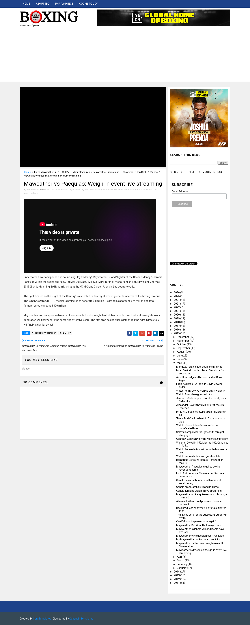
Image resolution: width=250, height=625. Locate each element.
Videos (154, 172)
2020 (177, 314)
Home (26, 3)
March (181, 560)
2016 (177, 329)
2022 (177, 307)
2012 (177, 579)
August (181, 351)
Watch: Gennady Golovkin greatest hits (198, 456)
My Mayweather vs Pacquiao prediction (198, 539)
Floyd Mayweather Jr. (45, 172)
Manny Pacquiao (81, 172)
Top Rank (142, 172)
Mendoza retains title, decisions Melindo (199, 366)
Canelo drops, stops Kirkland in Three (197, 486)
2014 (177, 571)
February (182, 564)
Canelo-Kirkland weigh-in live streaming (199, 490)
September (184, 348)
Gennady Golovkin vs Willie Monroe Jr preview (202, 438)
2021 (177, 310)
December (183, 336)
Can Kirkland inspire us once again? (196, 521)
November (183, 340)
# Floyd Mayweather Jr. (44, 332)
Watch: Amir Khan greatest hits (194, 394)
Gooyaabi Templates (81, 618)
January (182, 567)
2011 (177, 582)
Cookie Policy (88, 3)
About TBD (42, 3)
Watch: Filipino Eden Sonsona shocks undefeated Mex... (197, 427)
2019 (177, 318)
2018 (177, 322)
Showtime (128, 172)
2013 (177, 575)
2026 (177, 292)
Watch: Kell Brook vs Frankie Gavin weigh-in (200, 390)
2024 (177, 299)
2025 (177, 296)
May (179, 362)
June (180, 359)
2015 (177, 333)
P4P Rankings (64, 3)
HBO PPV (64, 172)
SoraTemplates (42, 618)
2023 (177, 303)
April (180, 556)
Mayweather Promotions (106, 172)
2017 (177, 325)
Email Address (180, 191)
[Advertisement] (125, 56)
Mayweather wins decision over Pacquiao (200, 535)
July (179, 355)
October (182, 344)
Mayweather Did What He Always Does (198, 525)
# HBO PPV (65, 332)
